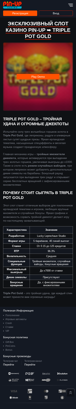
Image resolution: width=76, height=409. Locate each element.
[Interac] (30, 391)
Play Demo (38, 76)
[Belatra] (13, 380)
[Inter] (46, 397)
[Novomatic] (13, 373)
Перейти (8, 364)
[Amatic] (46, 373)
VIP (7, 331)
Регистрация (20, 13)
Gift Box (9, 342)
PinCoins (10, 346)
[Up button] (70, 393)
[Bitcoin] (13, 397)
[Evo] (62, 373)
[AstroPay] (30, 397)
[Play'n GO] (46, 380)
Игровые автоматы (16, 319)
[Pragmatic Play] (30, 373)
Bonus (8, 350)
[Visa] (13, 391)
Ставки (9, 327)
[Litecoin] (62, 397)
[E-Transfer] (62, 391)
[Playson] (62, 380)
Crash (8, 323)
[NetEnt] (30, 380)
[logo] (12, 5)
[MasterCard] (46, 391)
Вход (56, 13)
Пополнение (12, 315)
